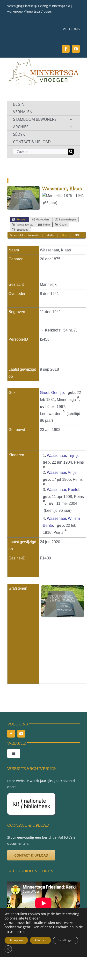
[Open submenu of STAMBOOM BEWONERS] (71, 119)
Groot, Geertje (52, 393)
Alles (64, 235)
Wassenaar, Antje (62, 472)
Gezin (62, 224)
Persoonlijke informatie (24, 235)
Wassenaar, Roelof (63, 490)
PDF (77, 235)
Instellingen (65, 940)
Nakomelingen (67, 219)
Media (50, 235)
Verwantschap (24, 224)
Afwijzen (40, 940)
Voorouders (43, 219)
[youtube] (76, 49)
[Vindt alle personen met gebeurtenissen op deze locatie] (78, 400)
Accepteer (16, 940)
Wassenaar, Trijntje (63, 455)
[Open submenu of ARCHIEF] (71, 126)
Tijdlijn (46, 224)
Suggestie (22, 229)
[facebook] (66, 49)
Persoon (21, 219)
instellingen (14, 931)
